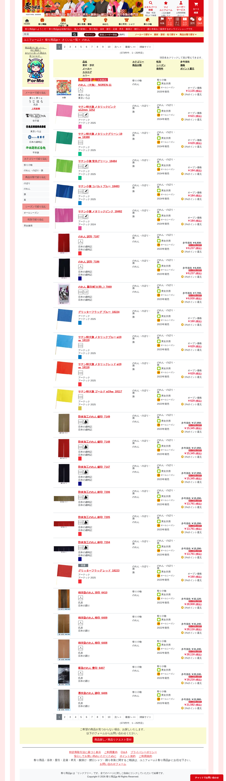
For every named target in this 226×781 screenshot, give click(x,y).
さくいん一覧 (70, 39)
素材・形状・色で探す (165, 34)
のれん (86, 39)
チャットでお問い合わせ (207, 777)
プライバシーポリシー (144, 752)
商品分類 (137, 65)
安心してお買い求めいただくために (95, 756)
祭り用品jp (51, 39)
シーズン (161, 65)
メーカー (87, 68)
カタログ (87, 72)
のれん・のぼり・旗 (33, 170)
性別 (158, 61)
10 (109, 46)
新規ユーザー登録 (108, 34)
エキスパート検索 (150, 11)
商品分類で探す (187, 34)
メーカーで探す (142, 34)
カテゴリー (138, 61)
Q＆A (124, 752)
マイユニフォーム (165, 11)
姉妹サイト (145, 46)
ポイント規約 (128, 756)
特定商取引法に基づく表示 (85, 752)
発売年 (159, 68)
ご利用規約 (145, 756)
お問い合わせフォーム (113, 764)
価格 (182, 65)
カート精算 (196, 11)
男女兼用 (28, 225)
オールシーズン (31, 212)
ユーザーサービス (180, 11)
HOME (27, 24)
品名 (85, 61)
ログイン (90, 34)
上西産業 (35, 108)
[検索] (74, 34)
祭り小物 (28, 165)
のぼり (27, 183)
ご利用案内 (110, 752)
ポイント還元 (187, 68)
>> (130, 46)
